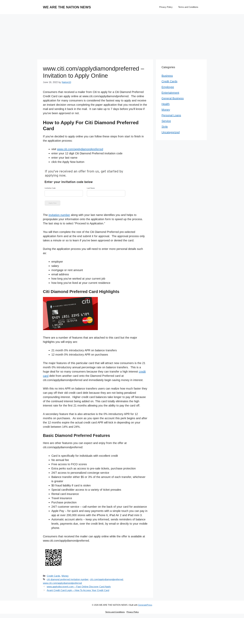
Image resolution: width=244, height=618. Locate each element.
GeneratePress (145, 605)
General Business (173, 98)
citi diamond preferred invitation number (67, 579)
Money (65, 576)
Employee (168, 87)
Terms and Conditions (188, 7)
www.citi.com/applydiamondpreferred (80, 149)
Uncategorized (171, 132)
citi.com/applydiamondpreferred (106, 579)
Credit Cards (53, 576)
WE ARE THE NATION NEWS (67, 7)
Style (165, 126)
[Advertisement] (122, 35)
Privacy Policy (166, 7)
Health (166, 104)
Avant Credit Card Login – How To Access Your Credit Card (78, 590)
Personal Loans (171, 115)
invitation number (59, 214)
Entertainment (170, 92)
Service (166, 121)
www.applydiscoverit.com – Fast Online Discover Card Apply (79, 586)
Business (167, 75)
